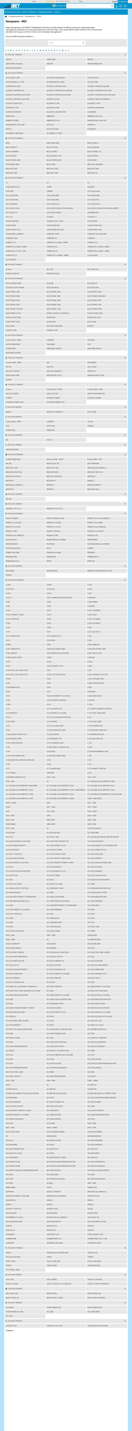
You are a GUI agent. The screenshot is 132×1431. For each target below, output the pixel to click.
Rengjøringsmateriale (16, 16)
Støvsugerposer (30, 16)
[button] (57, 1)
